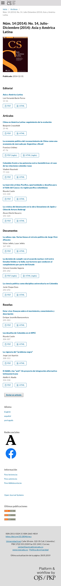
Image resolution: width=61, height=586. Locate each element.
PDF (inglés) (12, 155)
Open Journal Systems (14, 495)
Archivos (14, 9)
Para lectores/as (10, 474)
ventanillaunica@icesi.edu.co (30, 547)
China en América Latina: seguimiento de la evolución (27, 122)
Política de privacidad (39, 549)
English (7, 412)
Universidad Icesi (13, 541)
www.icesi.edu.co (20, 549)
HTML (22, 106)
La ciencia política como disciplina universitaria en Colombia (30, 283)
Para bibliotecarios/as (13, 483)
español (7, 416)
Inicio (5, 9)
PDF (9, 106)
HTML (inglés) (31, 155)
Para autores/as (10, 479)
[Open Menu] (3, 3)
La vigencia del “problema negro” (18, 352)
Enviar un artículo (13, 395)
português (8, 420)
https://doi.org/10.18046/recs (18, 536)
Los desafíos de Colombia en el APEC (19, 333)
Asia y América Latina (13, 94)
